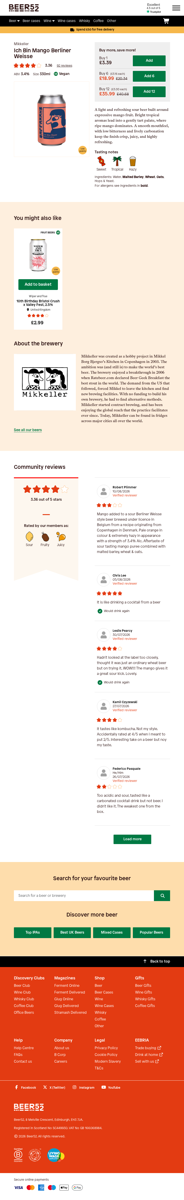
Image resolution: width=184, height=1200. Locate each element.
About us (61, 1048)
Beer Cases (104, 992)
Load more (132, 839)
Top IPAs (33, 933)
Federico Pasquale (126, 769)
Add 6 (149, 76)
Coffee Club (24, 1006)
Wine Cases (104, 1006)
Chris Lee (119, 575)
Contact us (23, 1062)
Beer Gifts (143, 986)
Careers (60, 1062)
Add (149, 61)
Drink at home (147, 1055)
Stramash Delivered (70, 1013)
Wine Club (22, 992)
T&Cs (99, 1068)
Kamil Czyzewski (125, 702)
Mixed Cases (112, 933)
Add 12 (149, 92)
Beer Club (22, 986)
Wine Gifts (143, 992)
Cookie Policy (106, 1055)
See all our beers (28, 430)
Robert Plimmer (125, 487)
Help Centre (24, 1048)
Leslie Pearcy (122, 631)
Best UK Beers (72, 933)
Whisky (100, 1013)
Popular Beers (151, 933)
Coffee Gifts (145, 1006)
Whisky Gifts (145, 999)
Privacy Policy (106, 1048)
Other (99, 1026)
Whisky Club (24, 999)
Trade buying (146, 1048)
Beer (98, 986)
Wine (99, 999)
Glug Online (63, 999)
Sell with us (145, 1062)
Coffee (100, 1019)
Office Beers (24, 1013)
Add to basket (38, 284)
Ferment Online (66, 986)
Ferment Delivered (69, 992)
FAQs (18, 1055)
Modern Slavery (108, 1062)
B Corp (60, 1055)
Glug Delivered (66, 1006)
